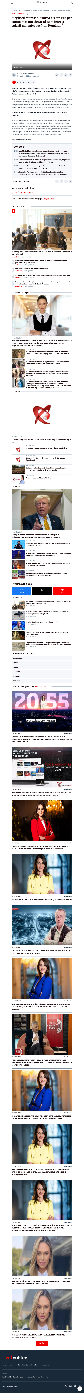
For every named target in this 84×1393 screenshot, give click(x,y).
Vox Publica (29, 73)
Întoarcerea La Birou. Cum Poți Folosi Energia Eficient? (47, 448)
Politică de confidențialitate (30, 1365)
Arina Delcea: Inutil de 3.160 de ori (39, 478)
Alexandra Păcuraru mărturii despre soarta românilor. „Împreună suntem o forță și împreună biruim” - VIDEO (44, 160)
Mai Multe (42, 1343)
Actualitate (16, 257)
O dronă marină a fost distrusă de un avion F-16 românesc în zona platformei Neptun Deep (48, 613)
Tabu (48, 1377)
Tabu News (41, 1377)
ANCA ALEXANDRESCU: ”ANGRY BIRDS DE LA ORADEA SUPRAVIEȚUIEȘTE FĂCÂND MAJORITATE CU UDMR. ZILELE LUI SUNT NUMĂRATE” (41, 1117)
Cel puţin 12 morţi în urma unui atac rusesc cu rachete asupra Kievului (42, 275)
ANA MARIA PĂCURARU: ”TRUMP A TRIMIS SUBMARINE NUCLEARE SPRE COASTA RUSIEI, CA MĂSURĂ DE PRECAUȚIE (41, 1282)
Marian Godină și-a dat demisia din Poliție (31, 269)
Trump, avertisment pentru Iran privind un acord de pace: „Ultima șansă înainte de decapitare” (49, 554)
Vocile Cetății (27, 10)
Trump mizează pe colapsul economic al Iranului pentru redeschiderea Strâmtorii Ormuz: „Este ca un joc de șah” (36, 536)
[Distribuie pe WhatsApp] (66, 75)
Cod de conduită (45, 1365)
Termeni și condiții (15, 1365)
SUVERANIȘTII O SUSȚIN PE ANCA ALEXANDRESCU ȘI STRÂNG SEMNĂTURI (42, 900)
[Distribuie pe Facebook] (61, 75)
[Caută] (72, 3)
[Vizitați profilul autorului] (14, 75)
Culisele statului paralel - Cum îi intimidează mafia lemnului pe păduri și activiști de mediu (46, 469)
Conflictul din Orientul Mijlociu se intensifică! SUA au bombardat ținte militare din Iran (46, 574)
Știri (20, 10)
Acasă (15, 10)
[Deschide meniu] (12, 3)
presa (15, 192)
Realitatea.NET (6, 1377)
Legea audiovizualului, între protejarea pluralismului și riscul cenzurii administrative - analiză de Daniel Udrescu (42, 283)
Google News (48, 198)
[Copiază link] (57, 75)
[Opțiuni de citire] (79, 1388)
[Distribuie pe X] (70, 75)
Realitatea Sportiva (18, 1377)
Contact (4, 1365)
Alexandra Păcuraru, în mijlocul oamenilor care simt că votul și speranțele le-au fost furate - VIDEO (43, 167)
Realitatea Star (31, 1377)
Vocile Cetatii (26, 192)
